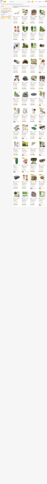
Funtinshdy (19, 198)
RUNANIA (44, 16)
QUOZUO (19, 82)
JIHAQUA (27, 82)
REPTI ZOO (44, 131)
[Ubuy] (4, 1)
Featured (44, 6)
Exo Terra (19, 16)
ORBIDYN (27, 65)
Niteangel (36, 148)
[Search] (32, 1)
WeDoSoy (27, 181)
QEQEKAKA (27, 131)
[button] (37, 1)
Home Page (3, 4)
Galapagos (44, 49)
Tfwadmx (19, 65)
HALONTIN (36, 98)
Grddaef (36, 49)
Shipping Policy (5, 12)
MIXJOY (27, 98)
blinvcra (19, 115)
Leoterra (19, 181)
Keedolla (36, 131)
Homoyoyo (44, 82)
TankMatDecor (36, 65)
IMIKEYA (36, 16)
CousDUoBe (27, 198)
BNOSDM (27, 115)
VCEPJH (19, 148)
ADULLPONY (44, 115)
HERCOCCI (27, 16)
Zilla (28, 148)
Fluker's (36, 198)
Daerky (19, 49)
